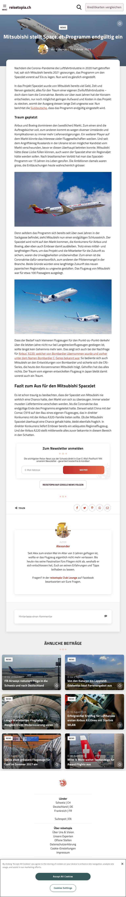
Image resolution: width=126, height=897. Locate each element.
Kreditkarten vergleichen (104, 7)
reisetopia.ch (20, 7)
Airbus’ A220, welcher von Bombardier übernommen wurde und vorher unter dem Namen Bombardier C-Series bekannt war (60, 355)
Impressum (63, 852)
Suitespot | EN (63, 819)
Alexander (62, 49)
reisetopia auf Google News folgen (63, 484)
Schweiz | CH (63, 802)
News (63, 27)
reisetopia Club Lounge (63, 578)
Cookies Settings (63, 888)
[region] (63, 878)
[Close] (122, 863)
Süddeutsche (39, 108)
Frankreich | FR (63, 811)
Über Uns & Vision (63, 832)
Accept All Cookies (63, 876)
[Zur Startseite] (63, 786)
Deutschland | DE (63, 807)
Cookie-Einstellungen (63, 848)
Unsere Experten (63, 836)
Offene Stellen (63, 840)
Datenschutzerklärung (63, 844)
